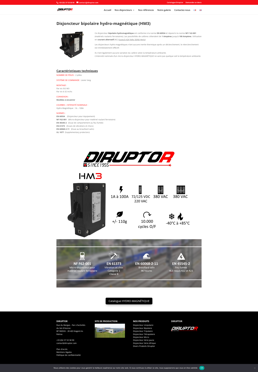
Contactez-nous (182, 10)
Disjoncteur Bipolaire (142, 328)
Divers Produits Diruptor (144, 346)
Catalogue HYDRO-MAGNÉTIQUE (129, 301)
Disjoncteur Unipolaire (143, 325)
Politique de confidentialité (68, 355)
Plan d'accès (61, 349)
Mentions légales (64, 352)
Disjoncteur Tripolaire (143, 331)
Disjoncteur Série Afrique (144, 343)
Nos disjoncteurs (123, 10)
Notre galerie (164, 10)
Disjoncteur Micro (141, 337)
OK (202, 368)
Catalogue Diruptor (175, 2)
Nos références (146, 10)
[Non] (254, 368)
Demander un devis (194, 2)
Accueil (107, 10)
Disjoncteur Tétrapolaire (144, 334)
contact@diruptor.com (66, 343)
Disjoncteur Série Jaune (143, 340)
